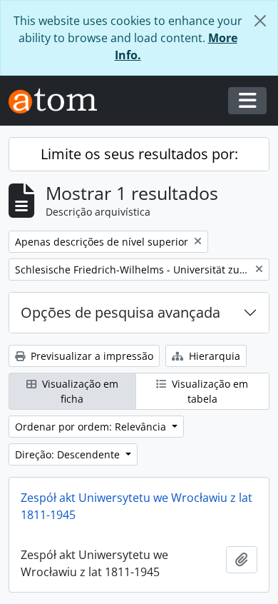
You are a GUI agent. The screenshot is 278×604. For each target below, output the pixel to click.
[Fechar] (260, 21)
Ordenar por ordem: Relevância (92, 426)
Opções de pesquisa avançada (120, 312)
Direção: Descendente (69, 454)
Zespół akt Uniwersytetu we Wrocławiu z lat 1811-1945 (136, 506)
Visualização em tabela (208, 391)
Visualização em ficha (78, 391)
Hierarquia (213, 356)
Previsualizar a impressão (90, 356)
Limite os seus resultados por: (139, 153)
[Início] (58, 101)
